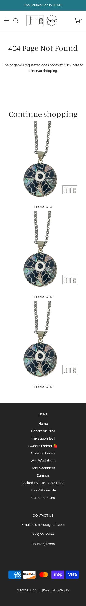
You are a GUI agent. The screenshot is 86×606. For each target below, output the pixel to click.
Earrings (43, 475)
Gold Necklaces (43, 468)
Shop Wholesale (43, 490)
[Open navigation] (6, 20)
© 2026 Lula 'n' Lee (29, 590)
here (75, 65)
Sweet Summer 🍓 (43, 446)
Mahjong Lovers (43, 453)
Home (43, 424)
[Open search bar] (17, 20)
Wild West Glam (43, 461)
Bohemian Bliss (43, 431)
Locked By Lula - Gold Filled (43, 483)
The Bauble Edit (43, 438)
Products (43, 207)
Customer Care (43, 498)
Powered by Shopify (56, 590)
